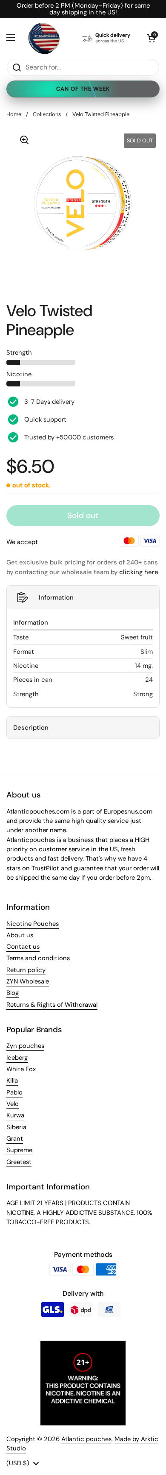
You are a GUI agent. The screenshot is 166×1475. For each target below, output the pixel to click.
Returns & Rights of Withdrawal (51, 1004)
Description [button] (31, 727)
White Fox (21, 1069)
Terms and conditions (38, 958)
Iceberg (17, 1057)
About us (19, 935)
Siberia (16, 1127)
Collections (47, 114)
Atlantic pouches (86, 1439)
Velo (12, 1104)
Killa (12, 1080)
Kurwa (15, 1115)
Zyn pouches (25, 1046)
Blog (12, 993)
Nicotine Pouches (32, 923)
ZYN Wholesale (27, 981)
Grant (14, 1138)
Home (13, 114)
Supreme (19, 1150)
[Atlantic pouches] (44, 38)
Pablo (14, 1092)
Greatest (18, 1162)
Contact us (23, 946)
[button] (151, 38)
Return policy (26, 970)
